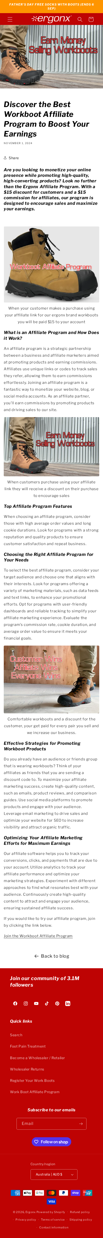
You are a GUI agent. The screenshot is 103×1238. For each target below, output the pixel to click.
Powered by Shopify (51, 1212)
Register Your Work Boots (32, 1080)
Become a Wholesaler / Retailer (37, 1058)
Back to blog (55, 956)
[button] (10, 19)
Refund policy (80, 1212)
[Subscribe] (80, 1124)
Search (16, 1035)
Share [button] (14, 158)
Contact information (53, 1227)
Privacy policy (26, 1219)
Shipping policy (81, 1219)
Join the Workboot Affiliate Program (38, 936)
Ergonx (31, 1212)
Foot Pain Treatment (28, 1046)
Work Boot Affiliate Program (35, 1092)
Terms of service (53, 1219)
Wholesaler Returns (27, 1069)
